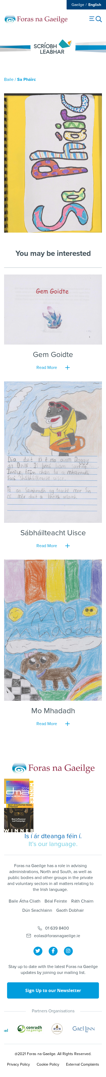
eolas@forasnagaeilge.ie (57, 936)
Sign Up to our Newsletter (53, 990)
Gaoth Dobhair (70, 910)
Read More (46, 367)
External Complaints (82, 1064)
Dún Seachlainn (37, 910)
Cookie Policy (48, 1064)
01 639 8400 (57, 928)
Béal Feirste (56, 901)
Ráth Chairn (82, 901)
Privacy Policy (18, 1064)
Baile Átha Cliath (24, 901)
